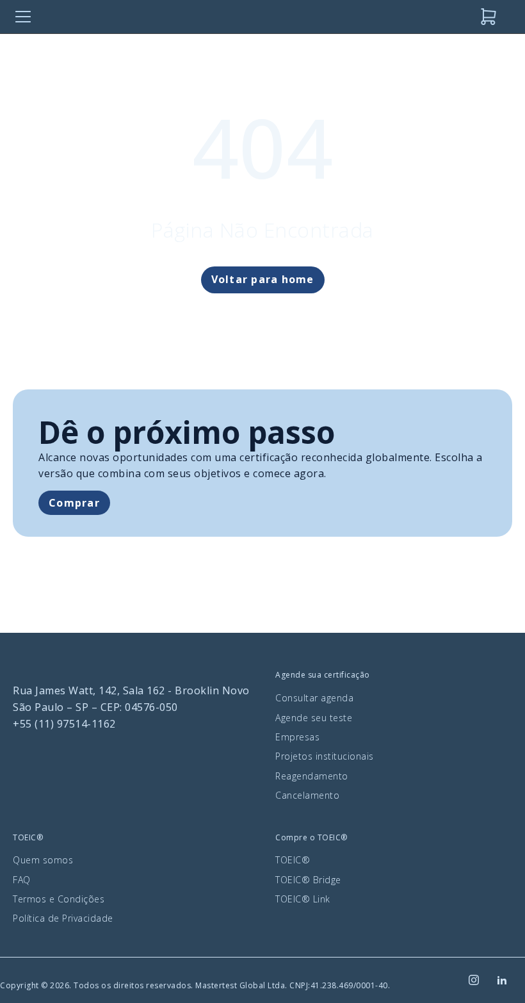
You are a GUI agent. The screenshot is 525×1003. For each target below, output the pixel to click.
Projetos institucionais (324, 756)
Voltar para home (262, 279)
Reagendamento (311, 776)
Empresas (297, 737)
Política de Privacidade (63, 918)
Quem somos (43, 860)
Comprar (74, 503)
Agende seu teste (313, 718)
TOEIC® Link (302, 899)
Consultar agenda (314, 698)
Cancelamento (307, 795)
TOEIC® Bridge (308, 880)
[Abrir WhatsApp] (493, 970)
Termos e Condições (58, 899)
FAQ (22, 880)
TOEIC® (292, 860)
